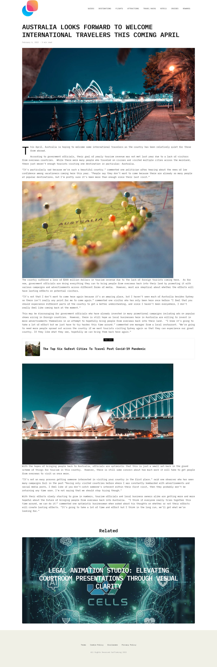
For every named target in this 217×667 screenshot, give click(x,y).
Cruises (174, 8)
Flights (119, 8)
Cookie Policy (96, 645)
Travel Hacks (149, 8)
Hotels (163, 8)
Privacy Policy (129, 645)
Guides (91, 8)
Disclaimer (112, 645)
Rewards (186, 8)
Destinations (105, 8)
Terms (83, 645)
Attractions (133, 8)
